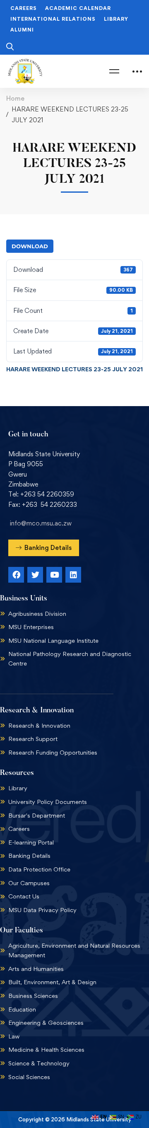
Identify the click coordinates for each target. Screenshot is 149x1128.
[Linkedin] (73, 575)
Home (15, 98)
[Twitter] (35, 575)
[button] (43, 548)
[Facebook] (16, 575)
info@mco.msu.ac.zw (41, 523)
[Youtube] (54, 575)
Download (30, 246)
